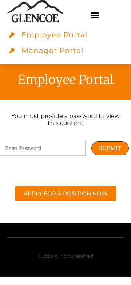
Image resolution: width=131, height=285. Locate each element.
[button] (95, 15)
